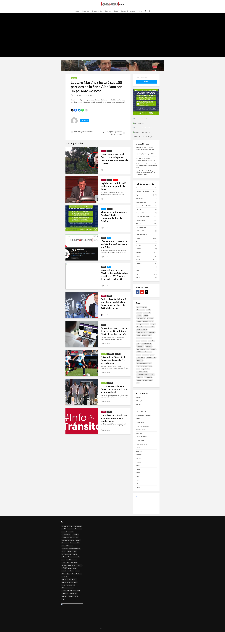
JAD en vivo (139, 224)
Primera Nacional (151, 357)
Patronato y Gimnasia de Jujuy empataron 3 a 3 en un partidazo (113, 360)
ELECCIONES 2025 (141, 202)
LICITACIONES (140, 231)
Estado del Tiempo (142, 329)
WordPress (124, 628)
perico (152, 355)
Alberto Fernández (142, 307)
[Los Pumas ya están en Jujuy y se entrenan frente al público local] (81, 392)
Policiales (138, 252)
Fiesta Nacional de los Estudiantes (146, 332)
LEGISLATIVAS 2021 (141, 227)
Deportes (108, 11)
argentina (139, 312)
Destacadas (110, 353)
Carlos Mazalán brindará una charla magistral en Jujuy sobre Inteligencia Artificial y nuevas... (113, 303)
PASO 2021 (139, 245)
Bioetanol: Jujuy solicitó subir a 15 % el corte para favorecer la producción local (146, 165)
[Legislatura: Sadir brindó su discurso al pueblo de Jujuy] (81, 189)
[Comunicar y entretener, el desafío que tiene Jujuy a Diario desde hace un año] (81, 334)
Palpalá (138, 355)
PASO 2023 (139, 249)
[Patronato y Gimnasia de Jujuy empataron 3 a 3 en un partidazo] (81, 363)
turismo (139, 380)
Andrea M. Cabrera (107, 314)
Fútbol (138, 335)
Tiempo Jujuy (148, 377)
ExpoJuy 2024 (140, 213)
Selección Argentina (142, 371)
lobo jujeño (149, 346)
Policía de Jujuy (140, 357)
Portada (109, 151)
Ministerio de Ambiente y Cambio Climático (146, 349)
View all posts (85, 120)
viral (138, 383)
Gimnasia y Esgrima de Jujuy (144, 338)
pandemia (145, 355)
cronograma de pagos (143, 324)
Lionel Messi (140, 346)
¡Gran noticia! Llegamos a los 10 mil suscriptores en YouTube (114, 244)
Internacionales (97, 11)
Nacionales (85, 11)
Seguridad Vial (145, 369)
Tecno (116, 11)
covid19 (146, 315)
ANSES (148, 310)
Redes (109, 237)
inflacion (144, 341)
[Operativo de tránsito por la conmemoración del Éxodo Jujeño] (81, 421)
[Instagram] (146, 292)
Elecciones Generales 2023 (143, 206)
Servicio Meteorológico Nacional (145, 374)
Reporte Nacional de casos (144, 363)
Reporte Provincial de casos (144, 366)
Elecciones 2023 (149, 327)
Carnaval (138, 188)
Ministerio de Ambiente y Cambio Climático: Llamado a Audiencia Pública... (114, 217)
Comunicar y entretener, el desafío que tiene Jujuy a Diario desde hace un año (114, 331)
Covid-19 (139, 315)
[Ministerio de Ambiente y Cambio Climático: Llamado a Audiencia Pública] (81, 218)
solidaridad (140, 377)
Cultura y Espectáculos (128, 11)
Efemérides (140, 327)
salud (138, 369)
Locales (77, 11)
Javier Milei (151, 341)
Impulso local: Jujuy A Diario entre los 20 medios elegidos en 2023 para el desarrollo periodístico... (114, 275)
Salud (140, 11)
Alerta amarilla (140, 310)
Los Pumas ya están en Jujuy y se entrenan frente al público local (114, 389)
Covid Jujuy (150, 318)
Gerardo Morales (146, 335)
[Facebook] (137, 292)
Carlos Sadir (147, 312)
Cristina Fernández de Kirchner (145, 321)
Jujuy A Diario (106, 199)
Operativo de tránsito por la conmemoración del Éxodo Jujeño (114, 418)
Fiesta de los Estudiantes (143, 216)
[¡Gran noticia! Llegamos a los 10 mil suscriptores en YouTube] (81, 247)
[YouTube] (142, 292)
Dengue (153, 324)
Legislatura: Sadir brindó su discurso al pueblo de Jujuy (113, 186)
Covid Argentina (141, 318)
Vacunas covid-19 (147, 380)
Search (146, 81)
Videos (115, 179)
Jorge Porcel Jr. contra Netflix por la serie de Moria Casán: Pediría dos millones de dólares (146, 172)
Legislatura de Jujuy (146, 343)
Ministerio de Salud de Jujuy (144, 352)
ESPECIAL (103, 208)
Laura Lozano (106, 170)
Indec (138, 341)
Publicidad (139, 263)
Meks (114, 628)
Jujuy (138, 343)
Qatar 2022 (140, 360)
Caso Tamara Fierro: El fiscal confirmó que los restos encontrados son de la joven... (114, 159)
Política (138, 256)
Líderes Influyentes (141, 234)
